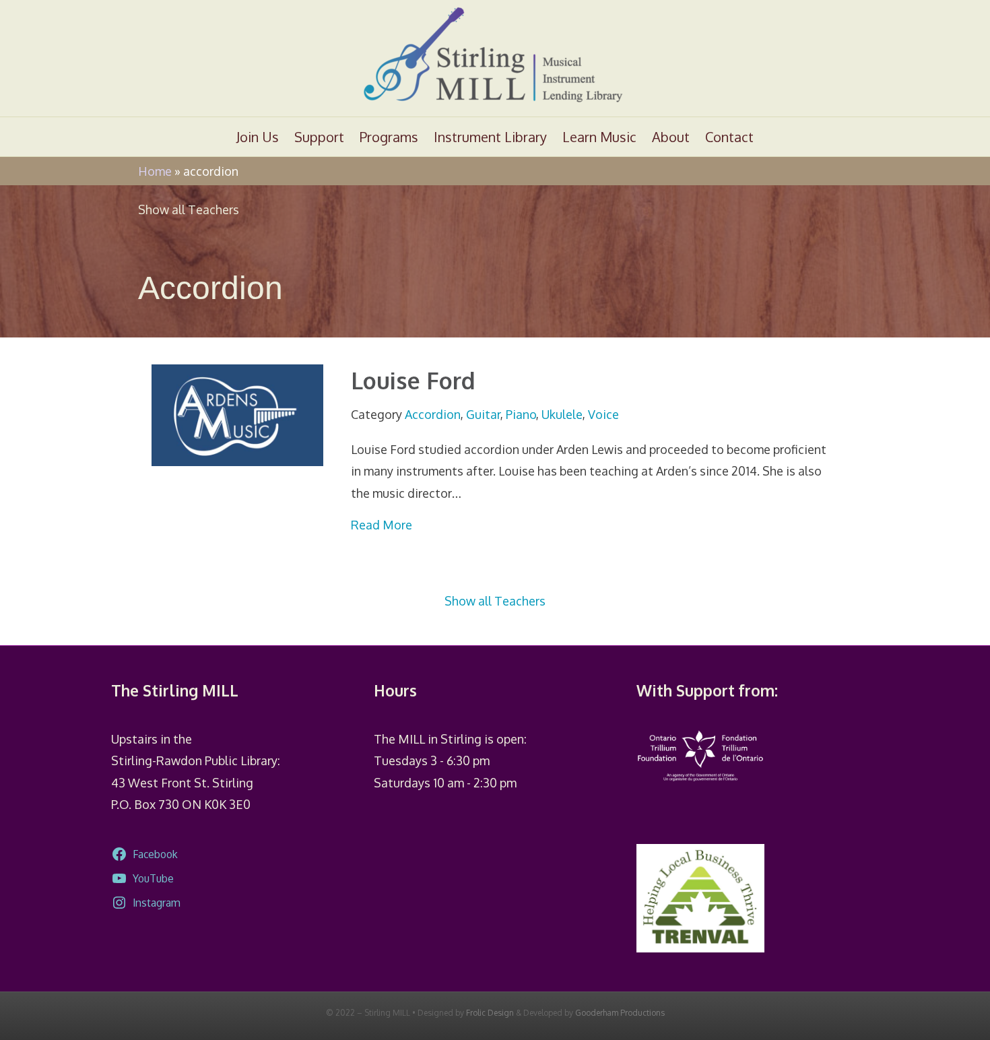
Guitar (483, 414)
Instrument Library (490, 136)
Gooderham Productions (620, 1013)
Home (155, 171)
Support (319, 136)
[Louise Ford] (237, 414)
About (671, 136)
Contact (729, 136)
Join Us (257, 136)
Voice (603, 414)
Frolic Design (490, 1013)
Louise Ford (413, 380)
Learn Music (599, 136)
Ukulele (562, 414)
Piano (521, 414)
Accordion (433, 414)
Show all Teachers (188, 209)
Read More (381, 524)
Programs (389, 136)
